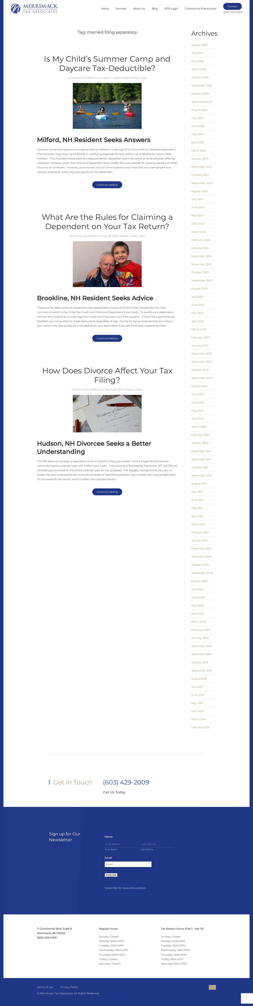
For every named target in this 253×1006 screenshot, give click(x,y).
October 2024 (200, 174)
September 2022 (202, 378)
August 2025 (199, 109)
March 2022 (198, 426)
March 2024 (199, 231)
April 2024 (197, 223)
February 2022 (200, 434)
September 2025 (202, 101)
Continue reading (107, 184)
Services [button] (121, 8)
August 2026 (199, 44)
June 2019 (197, 694)
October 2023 (200, 272)
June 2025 (197, 126)
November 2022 (201, 361)
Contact (232, 6)
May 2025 (197, 134)
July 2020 (197, 589)
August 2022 (199, 386)
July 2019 (197, 686)
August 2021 (199, 483)
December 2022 (201, 353)
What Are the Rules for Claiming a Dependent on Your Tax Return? (107, 221)
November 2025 (201, 85)
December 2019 (201, 646)
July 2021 (197, 491)
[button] (212, 987)
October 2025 (200, 93)
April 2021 (197, 516)
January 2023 (199, 345)
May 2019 (197, 703)
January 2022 (200, 443)
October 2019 (199, 662)
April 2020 (197, 613)
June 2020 (198, 597)
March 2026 (198, 69)
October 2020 (200, 564)
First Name (111, 849)
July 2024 (197, 199)
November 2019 (201, 654)
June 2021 (197, 500)
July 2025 (197, 118)
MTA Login (171, 8)
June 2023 (197, 304)
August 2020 (199, 581)
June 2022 (198, 402)
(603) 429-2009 (126, 782)
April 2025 (197, 142)
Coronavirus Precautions (200, 8)
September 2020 (202, 573)
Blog (155, 8)
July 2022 (197, 394)
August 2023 (199, 288)
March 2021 (198, 524)
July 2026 (197, 53)
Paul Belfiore (89, 77)
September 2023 (202, 280)
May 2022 (197, 410)
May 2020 (197, 605)
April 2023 (197, 321)
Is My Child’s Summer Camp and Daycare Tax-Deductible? (107, 63)
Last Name (147, 849)
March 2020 (199, 621)
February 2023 (200, 337)
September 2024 (202, 183)
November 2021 (201, 459)
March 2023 (198, 329)
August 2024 (199, 191)
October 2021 (199, 467)
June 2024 (198, 207)
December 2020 (201, 548)
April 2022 (197, 418)
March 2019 (198, 719)
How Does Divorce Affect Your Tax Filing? (107, 375)
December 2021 (201, 451)
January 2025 (199, 158)
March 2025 (198, 150)
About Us (139, 8)
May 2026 (197, 61)
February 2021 (200, 532)
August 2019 (199, 678)
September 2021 (201, 475)
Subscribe (111, 875)
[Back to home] (34, 8)
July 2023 (197, 296)
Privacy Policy (69, 987)
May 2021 (197, 508)
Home (105, 8)
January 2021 (199, 540)
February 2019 (200, 727)
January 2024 (200, 248)
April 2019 (197, 711)
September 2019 (201, 670)
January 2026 (200, 77)
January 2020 (200, 638)
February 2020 (200, 629)
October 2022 (200, 369)
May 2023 (197, 313)
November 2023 (201, 264)
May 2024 (197, 215)
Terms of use (45, 987)
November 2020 (201, 556)
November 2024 (201, 166)
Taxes (143, 77)
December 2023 (201, 256)
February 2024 (200, 240)
